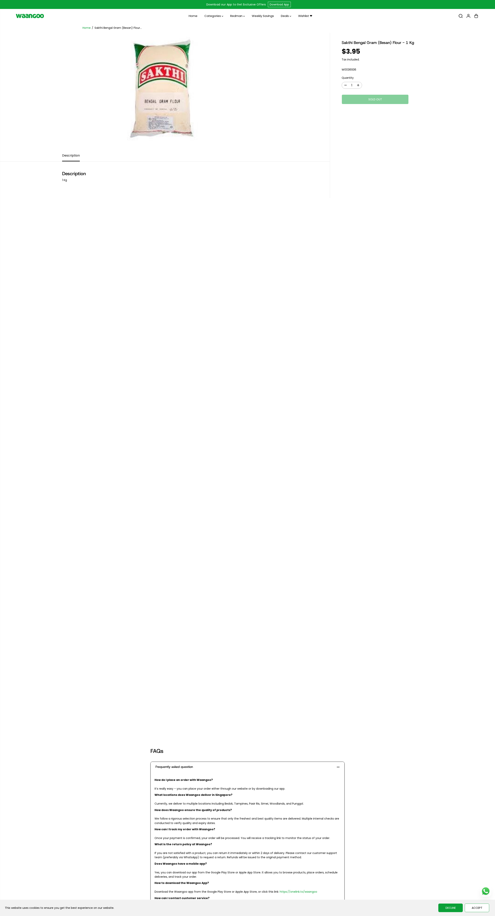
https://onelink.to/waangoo (298, 892)
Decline (451, 908)
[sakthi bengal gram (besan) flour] (165, 91)
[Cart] (476, 15)
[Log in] (468, 15)
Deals (285, 16)
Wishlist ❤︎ (305, 16)
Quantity (348, 78)
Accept (477, 908)
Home (193, 16)
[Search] (460, 15)
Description (71, 155)
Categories (213, 16)
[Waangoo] (29, 16)
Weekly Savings (263, 16)
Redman (236, 16)
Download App (279, 4)
